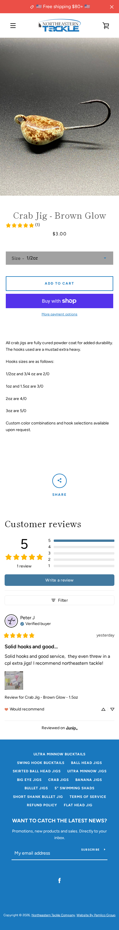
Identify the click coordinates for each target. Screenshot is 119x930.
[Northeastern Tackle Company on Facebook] (59, 880)
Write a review (59, 580)
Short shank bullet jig (38, 797)
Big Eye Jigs (29, 780)
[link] (22, 225)
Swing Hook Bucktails (40, 763)
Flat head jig (78, 805)
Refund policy (42, 805)
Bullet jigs (36, 788)
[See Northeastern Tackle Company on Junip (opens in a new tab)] (72, 727)
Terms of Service (88, 797)
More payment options (59, 314)
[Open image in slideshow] (59, 117)
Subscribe (90, 849)
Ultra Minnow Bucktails (59, 754)
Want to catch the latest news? (59, 820)
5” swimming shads (74, 788)
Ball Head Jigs (86, 763)
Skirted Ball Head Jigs (37, 771)
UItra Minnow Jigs (87, 771)
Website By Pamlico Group (96, 915)
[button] (81, 541)
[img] (35, 623)
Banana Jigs (88, 780)
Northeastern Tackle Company (53, 915)
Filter (63, 600)
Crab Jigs (58, 780)
